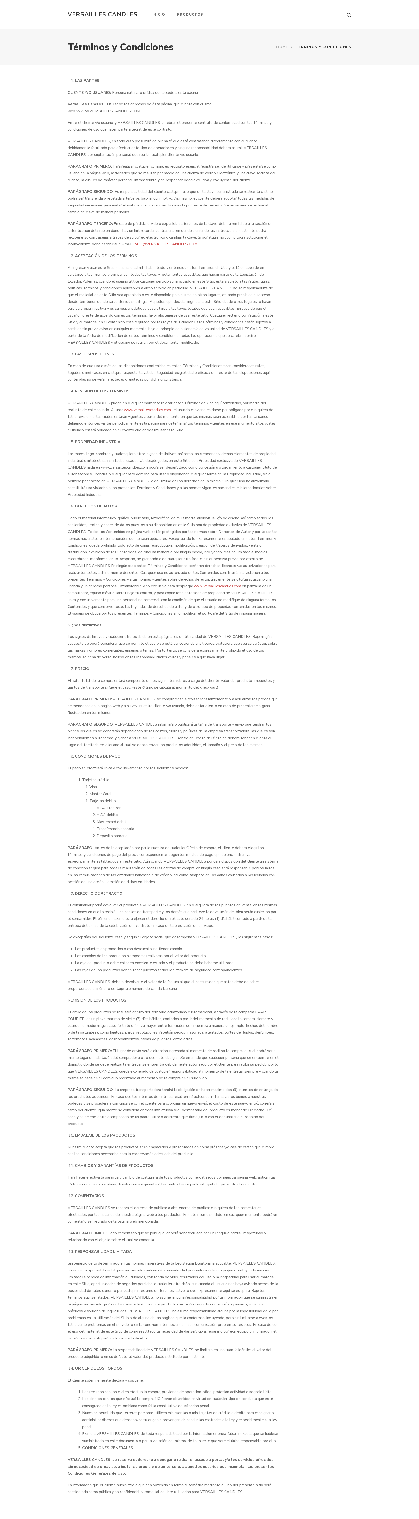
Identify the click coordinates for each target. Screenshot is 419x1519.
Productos (190, 14)
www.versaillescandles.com (147, 409)
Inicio (158, 14)
